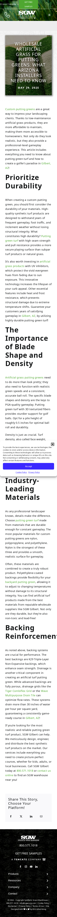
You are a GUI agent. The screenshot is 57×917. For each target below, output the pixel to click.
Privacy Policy (34, 472)
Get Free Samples (28, 853)
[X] (21, 816)
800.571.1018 (25, 770)
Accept (28, 466)
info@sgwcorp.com (28, 903)
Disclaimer (12, 906)
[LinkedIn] (31, 816)
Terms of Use (38, 906)
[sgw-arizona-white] (27, 12)
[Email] (41, 816)
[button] (52, 444)
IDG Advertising (39, 909)
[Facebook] (10, 816)
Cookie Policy (21, 472)
